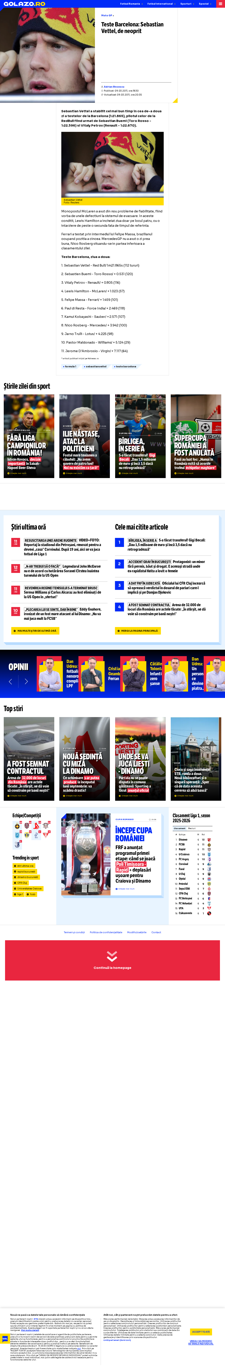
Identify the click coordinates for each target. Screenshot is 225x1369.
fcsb (32, 894)
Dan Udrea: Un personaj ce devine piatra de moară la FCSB (183, 674)
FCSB (182, 844)
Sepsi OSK (184, 889)
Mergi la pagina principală (139, 630)
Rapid (182, 849)
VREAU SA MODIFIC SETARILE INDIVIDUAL (201, 1342)
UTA (181, 908)
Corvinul (183, 864)
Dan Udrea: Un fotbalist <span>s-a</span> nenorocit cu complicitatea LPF (57, 674)
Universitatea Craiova (29, 888)
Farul (181, 869)
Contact (156, 932)
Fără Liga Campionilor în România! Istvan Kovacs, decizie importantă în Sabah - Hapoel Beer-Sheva (29, 436)
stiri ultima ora (25, 866)
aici (79, 1348)
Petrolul (183, 884)
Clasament (179, 828)
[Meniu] (220, 4)
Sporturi (185, 3)
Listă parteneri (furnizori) (117, 1340)
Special (204, 3)
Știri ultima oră (28, 527)
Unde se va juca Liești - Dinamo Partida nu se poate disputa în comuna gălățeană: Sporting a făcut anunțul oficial (140, 759)
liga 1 (20, 894)
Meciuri (192, 828)
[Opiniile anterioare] (10, 681)
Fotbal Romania (130, 3)
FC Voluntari (185, 903)
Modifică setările (136, 932)
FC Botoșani (185, 898)
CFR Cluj (22, 882)
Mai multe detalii (30, 1330)
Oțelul (182, 879)
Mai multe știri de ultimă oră (37, 630)
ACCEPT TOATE (201, 1331)
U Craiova (184, 854)
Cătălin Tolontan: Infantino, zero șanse (141, 674)
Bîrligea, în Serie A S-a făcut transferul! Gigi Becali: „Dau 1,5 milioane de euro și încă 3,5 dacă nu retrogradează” (140, 436)
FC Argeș (184, 859)
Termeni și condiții (74, 932)
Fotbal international (160, 3)
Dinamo (183, 839)
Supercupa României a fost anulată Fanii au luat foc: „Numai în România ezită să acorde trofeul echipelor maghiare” (196, 436)
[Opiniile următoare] (26, 681)
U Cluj (182, 874)
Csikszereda (185, 913)
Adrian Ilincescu (114, 86)
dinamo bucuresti (27, 877)
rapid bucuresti (26, 871)
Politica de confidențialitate (106, 932)
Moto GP (106, 15)
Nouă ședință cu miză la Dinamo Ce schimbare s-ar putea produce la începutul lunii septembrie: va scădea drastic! (84, 759)
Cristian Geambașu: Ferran (99, 674)
